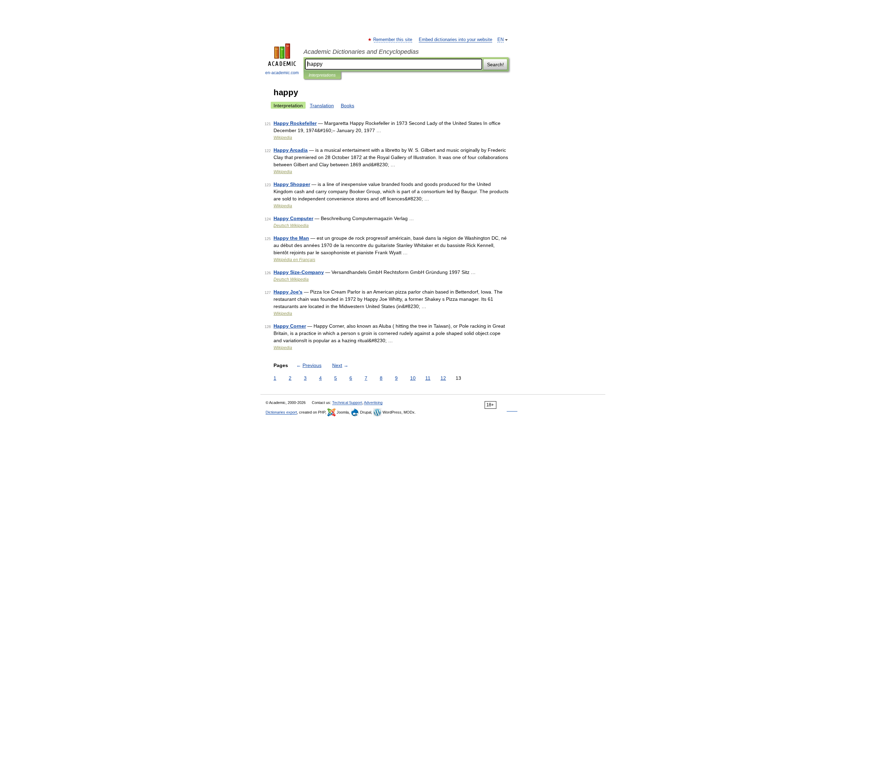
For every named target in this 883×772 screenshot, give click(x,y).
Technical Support (347, 402)
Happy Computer (293, 218)
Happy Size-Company (299, 272)
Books (347, 105)
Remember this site (393, 39)
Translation (322, 105)
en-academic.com (282, 72)
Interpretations (322, 75)
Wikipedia (283, 137)
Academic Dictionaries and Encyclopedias (361, 51)
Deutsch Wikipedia (291, 225)
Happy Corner (290, 326)
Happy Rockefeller (295, 123)
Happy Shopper (292, 184)
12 (443, 378)
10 (413, 378)
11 (427, 378)
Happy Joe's (288, 292)
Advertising (373, 402)
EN (500, 39)
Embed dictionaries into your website (455, 39)
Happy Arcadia (291, 150)
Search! (495, 64)
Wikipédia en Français (294, 259)
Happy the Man (291, 238)
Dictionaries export (281, 412)
